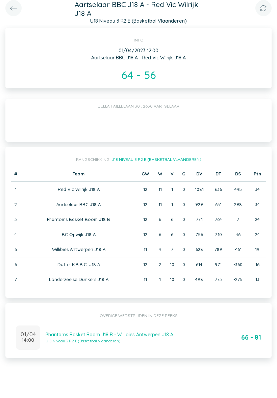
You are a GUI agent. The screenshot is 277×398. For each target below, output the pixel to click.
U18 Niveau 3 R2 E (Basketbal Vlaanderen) (156, 159)
